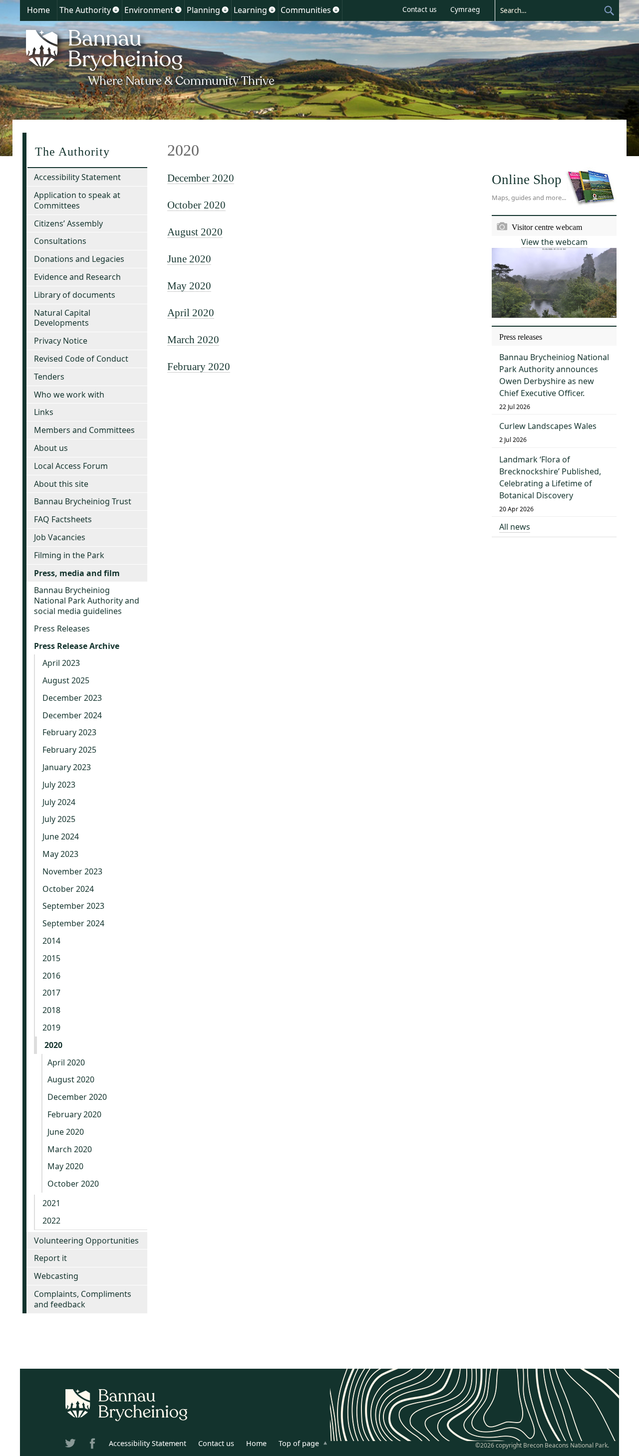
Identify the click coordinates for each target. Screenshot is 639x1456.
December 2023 (72, 697)
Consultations (60, 240)
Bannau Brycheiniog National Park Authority (151, 56)
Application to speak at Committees (77, 200)
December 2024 (72, 715)
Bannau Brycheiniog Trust (82, 501)
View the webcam (554, 241)
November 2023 (72, 871)
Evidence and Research (77, 276)
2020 (53, 1045)
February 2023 (69, 732)
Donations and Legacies (79, 258)
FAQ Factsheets (63, 519)
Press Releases (62, 628)
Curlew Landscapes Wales (548, 425)
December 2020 (200, 178)
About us (51, 447)
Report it (50, 1257)
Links (43, 412)
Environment (148, 9)
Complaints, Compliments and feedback (82, 1299)
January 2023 (66, 767)
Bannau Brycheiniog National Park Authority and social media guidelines (86, 601)
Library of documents (74, 294)
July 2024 (58, 802)
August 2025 (65, 680)
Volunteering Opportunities (86, 1240)
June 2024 (60, 836)
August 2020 (195, 231)
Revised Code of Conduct (81, 358)
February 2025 (69, 749)
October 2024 (68, 888)
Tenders (49, 376)
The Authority (85, 9)
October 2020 (196, 204)
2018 (51, 1010)
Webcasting (56, 1275)
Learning (250, 9)
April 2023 (61, 662)
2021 (51, 1203)
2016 (51, 975)
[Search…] (549, 9)
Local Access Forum (71, 465)
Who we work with (69, 394)
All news (514, 526)
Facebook (93, 1445)
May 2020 (189, 285)
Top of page (299, 1443)
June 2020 (189, 258)
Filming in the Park (69, 555)
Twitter (71, 1445)
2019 (51, 1027)
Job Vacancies (59, 537)
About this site (61, 483)
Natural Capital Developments (62, 318)
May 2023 (60, 853)
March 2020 (193, 339)
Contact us (419, 9)
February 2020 (198, 366)
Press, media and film (77, 573)
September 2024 (73, 923)
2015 (51, 958)
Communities (306, 9)
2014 (51, 940)
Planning (203, 9)
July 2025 (58, 819)
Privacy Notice (60, 340)
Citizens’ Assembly (68, 223)
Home (38, 9)
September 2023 (73, 905)
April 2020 (190, 312)
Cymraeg (465, 9)
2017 (51, 992)
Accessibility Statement (77, 177)
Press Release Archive (76, 645)
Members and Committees (84, 429)
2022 (51, 1220)
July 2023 (58, 784)
